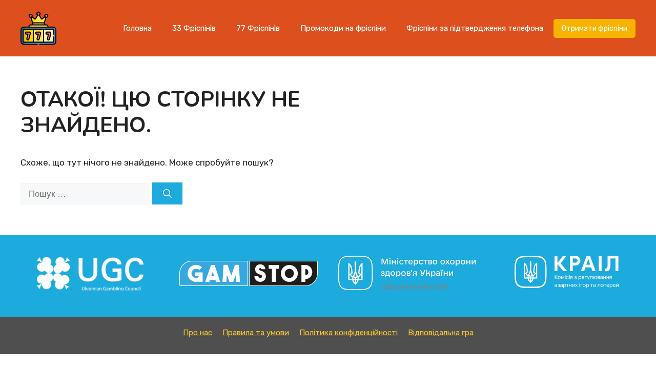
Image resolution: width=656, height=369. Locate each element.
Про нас (197, 332)
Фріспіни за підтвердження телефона (474, 28)
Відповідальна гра (441, 332)
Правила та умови (255, 332)
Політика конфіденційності (348, 332)
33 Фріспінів (194, 28)
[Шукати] (167, 193)
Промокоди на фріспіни (343, 28)
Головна (137, 28)
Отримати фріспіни (594, 28)
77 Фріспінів (258, 28)
